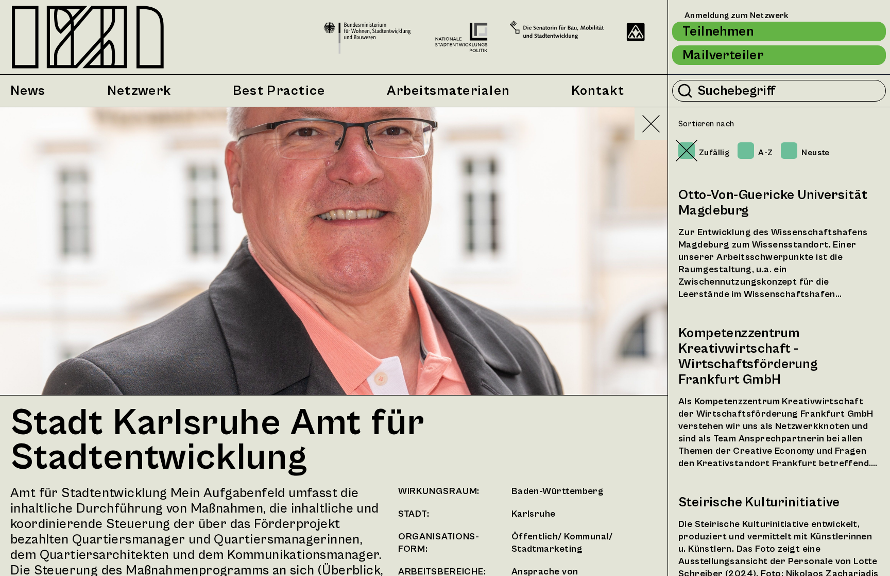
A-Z (765, 152)
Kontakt (597, 90)
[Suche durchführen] (685, 91)
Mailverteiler (722, 55)
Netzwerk (139, 90)
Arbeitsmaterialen (448, 90)
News (27, 90)
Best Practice (279, 90)
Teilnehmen (718, 31)
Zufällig (714, 152)
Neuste (815, 152)
